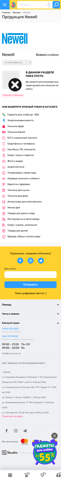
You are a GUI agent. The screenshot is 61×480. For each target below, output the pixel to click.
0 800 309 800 (10, 328)
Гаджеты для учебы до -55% (23, 114)
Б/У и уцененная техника (22, 137)
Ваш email (9, 268)
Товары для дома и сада (21, 213)
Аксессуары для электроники (24, 201)
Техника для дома (17, 195)
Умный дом (13, 207)
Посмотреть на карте (12, 416)
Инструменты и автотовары (23, 219)
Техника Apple (15, 126)
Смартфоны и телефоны (21, 143)
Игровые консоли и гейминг (23, 178)
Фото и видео (15, 161)
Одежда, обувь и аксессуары (23, 236)
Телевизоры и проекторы (21, 172)
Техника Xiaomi (16, 132)
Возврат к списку (47, 54)
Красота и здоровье (18, 184)
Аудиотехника (15, 166)
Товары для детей (17, 230)
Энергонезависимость (20, 120)
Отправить (30, 284)
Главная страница (12, 95)
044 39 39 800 (10, 336)
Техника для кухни (18, 190)
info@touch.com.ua (11, 353)
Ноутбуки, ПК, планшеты (21, 149)
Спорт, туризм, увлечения (22, 225)
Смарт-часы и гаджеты (20, 155)
